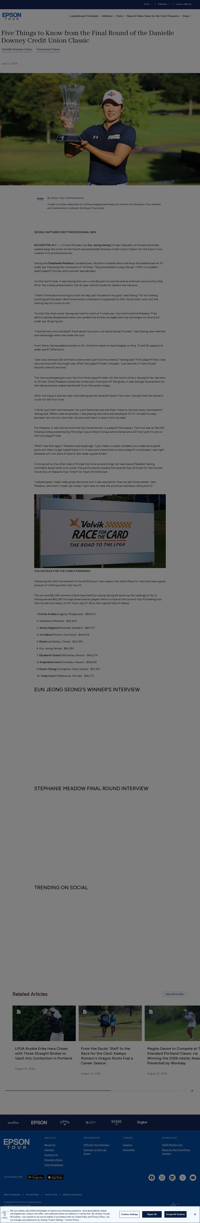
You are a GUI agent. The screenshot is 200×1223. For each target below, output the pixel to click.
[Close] (195, 1214)
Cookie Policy (72, 1220)
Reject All (152, 1214)
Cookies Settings (129, 1214)
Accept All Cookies (175, 1214)
